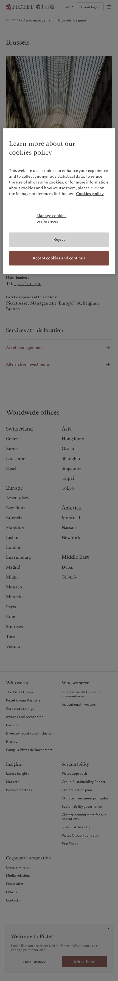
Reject (59, 239)
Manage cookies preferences (51, 218)
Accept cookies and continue (59, 258)
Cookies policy (90, 193)
